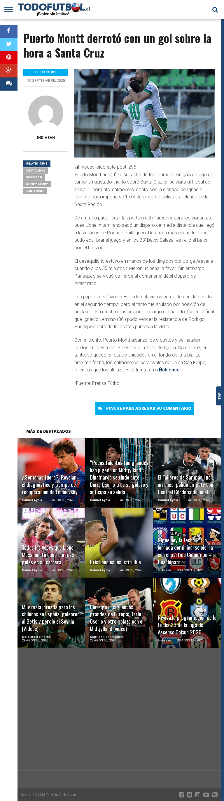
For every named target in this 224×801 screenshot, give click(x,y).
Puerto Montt (37, 184)
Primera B (34, 177)
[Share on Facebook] (9, 31)
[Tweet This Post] (9, 44)
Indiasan (46, 137)
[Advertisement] (119, 724)
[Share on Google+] (9, 70)
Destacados (35, 170)
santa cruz (35, 191)
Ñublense (169, 370)
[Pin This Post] (9, 57)
